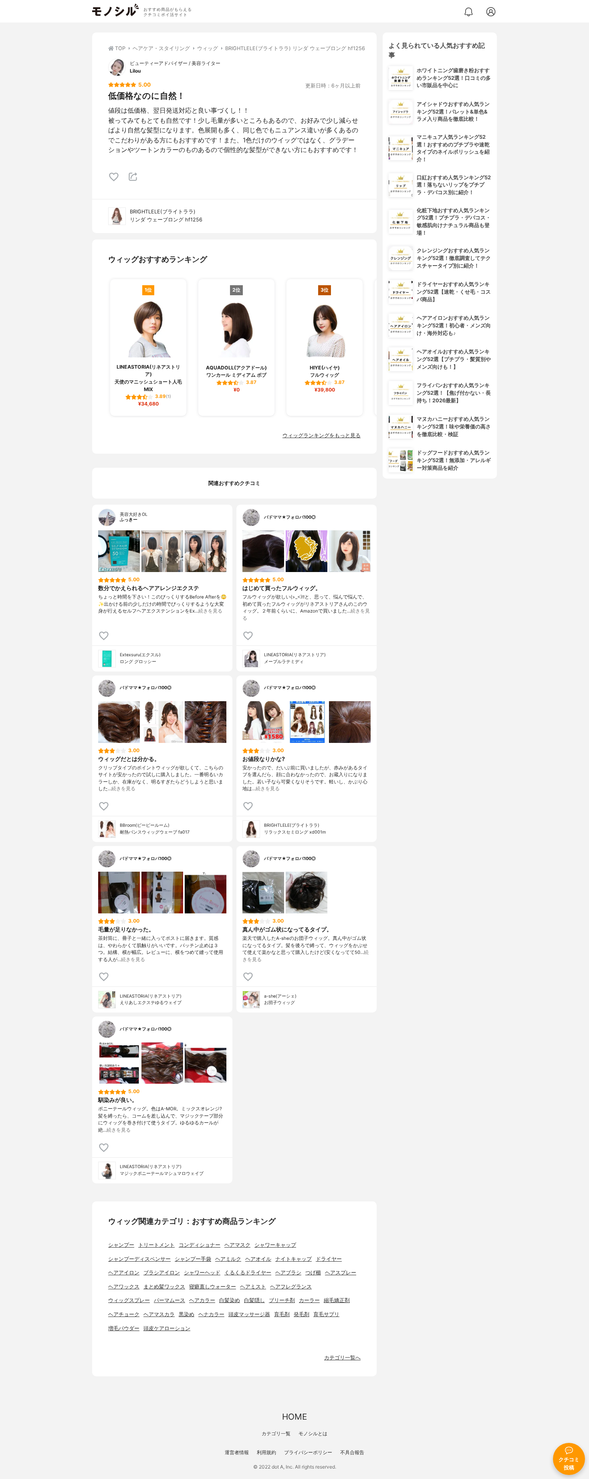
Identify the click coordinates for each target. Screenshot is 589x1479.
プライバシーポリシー (308, 1452)
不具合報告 (352, 1452)
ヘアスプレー (340, 1273)
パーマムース (169, 1300)
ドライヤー (329, 1259)
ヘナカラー (211, 1314)
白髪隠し (254, 1300)
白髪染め (229, 1300)
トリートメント (156, 1245)
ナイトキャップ (293, 1259)
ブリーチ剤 (282, 1300)
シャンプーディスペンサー (139, 1259)
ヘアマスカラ (159, 1314)
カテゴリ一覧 (276, 1433)
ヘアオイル (258, 1259)
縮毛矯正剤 (337, 1300)
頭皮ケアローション (166, 1328)
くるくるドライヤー (247, 1273)
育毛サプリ (326, 1314)
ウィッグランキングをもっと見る (321, 435)
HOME (294, 1417)
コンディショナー (199, 1245)
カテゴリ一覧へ (342, 1358)
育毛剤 (282, 1314)
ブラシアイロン (161, 1273)
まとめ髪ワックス (164, 1287)
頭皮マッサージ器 (249, 1314)
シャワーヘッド (202, 1273)
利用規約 (266, 1452)
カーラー (309, 1300)
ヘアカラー (202, 1300)
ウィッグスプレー (129, 1300)
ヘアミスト (253, 1287)
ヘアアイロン (123, 1273)
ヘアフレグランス (291, 1287)
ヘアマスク (237, 1245)
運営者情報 (237, 1452)
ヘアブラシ (288, 1273)
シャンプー (121, 1245)
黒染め (186, 1314)
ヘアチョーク (123, 1314)
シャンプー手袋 (193, 1259)
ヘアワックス (123, 1287)
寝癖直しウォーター (212, 1287)
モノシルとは (313, 1433)
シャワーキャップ (275, 1245)
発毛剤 (301, 1314)
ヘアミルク (228, 1259)
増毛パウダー (123, 1328)
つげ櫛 (313, 1273)
